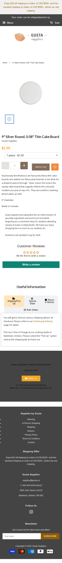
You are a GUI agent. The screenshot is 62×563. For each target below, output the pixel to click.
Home (4, 63)
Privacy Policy (31, 435)
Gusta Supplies (39, 546)
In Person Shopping (31, 423)
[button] (55, 167)
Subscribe (50, 536)
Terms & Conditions (31, 438)
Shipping (31, 427)
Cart (57, 22)
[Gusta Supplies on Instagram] (31, 513)
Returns (31, 431)
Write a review (31, 264)
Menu (9, 22)
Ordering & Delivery (43, 321)
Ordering (31, 419)
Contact (31, 442)
